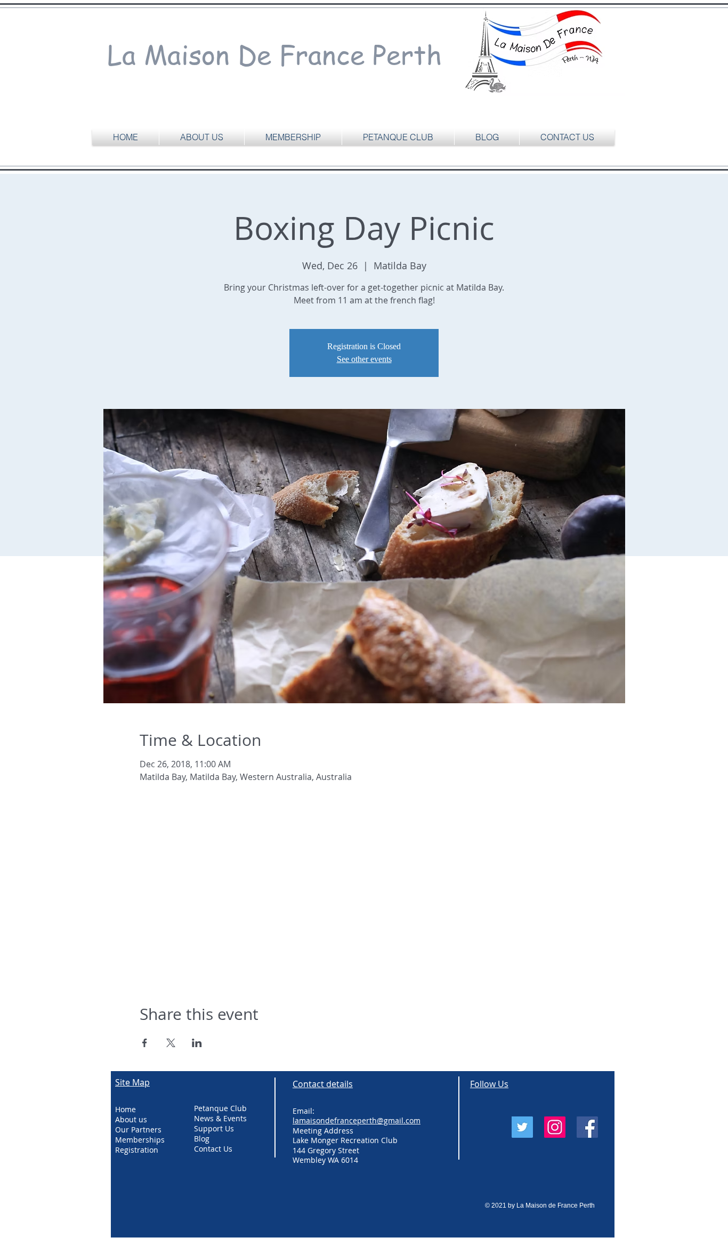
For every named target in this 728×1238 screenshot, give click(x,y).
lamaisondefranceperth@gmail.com (356, 1120)
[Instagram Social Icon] (554, 1127)
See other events (364, 359)
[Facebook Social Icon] (587, 1127)
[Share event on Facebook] (145, 1043)
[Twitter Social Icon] (522, 1127)
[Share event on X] (171, 1043)
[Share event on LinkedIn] (197, 1043)
